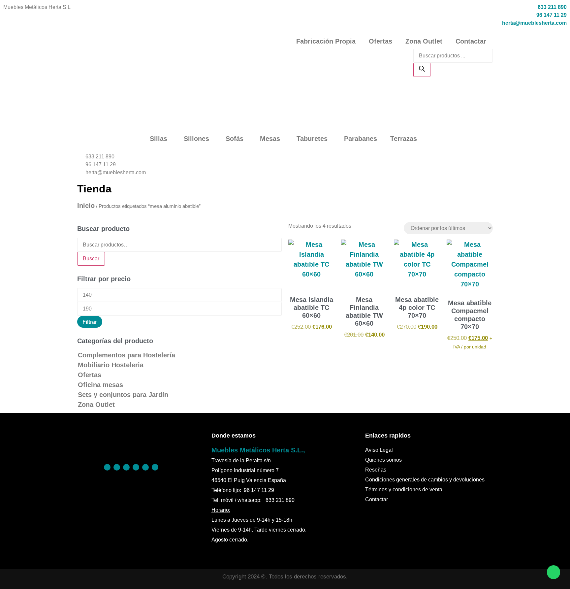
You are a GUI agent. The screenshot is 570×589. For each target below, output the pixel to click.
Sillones (196, 138)
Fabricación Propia (326, 41)
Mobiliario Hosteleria (110, 365)
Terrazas (403, 138)
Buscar (91, 258)
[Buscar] (421, 70)
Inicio (86, 205)
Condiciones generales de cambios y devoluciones (425, 479)
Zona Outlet (423, 41)
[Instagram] (126, 467)
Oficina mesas (100, 384)
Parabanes (360, 138)
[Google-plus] (145, 467)
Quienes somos (383, 460)
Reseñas (375, 470)
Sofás (234, 138)
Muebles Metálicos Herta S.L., (258, 450)
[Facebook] (107, 467)
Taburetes (312, 138)
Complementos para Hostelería (126, 355)
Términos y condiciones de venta (403, 489)
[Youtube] (155, 467)
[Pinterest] (116, 467)
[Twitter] (136, 467)
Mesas (270, 138)
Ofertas (380, 41)
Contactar (471, 41)
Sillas (158, 138)
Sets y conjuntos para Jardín (123, 394)
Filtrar (89, 322)
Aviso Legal (379, 450)
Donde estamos (233, 435)
